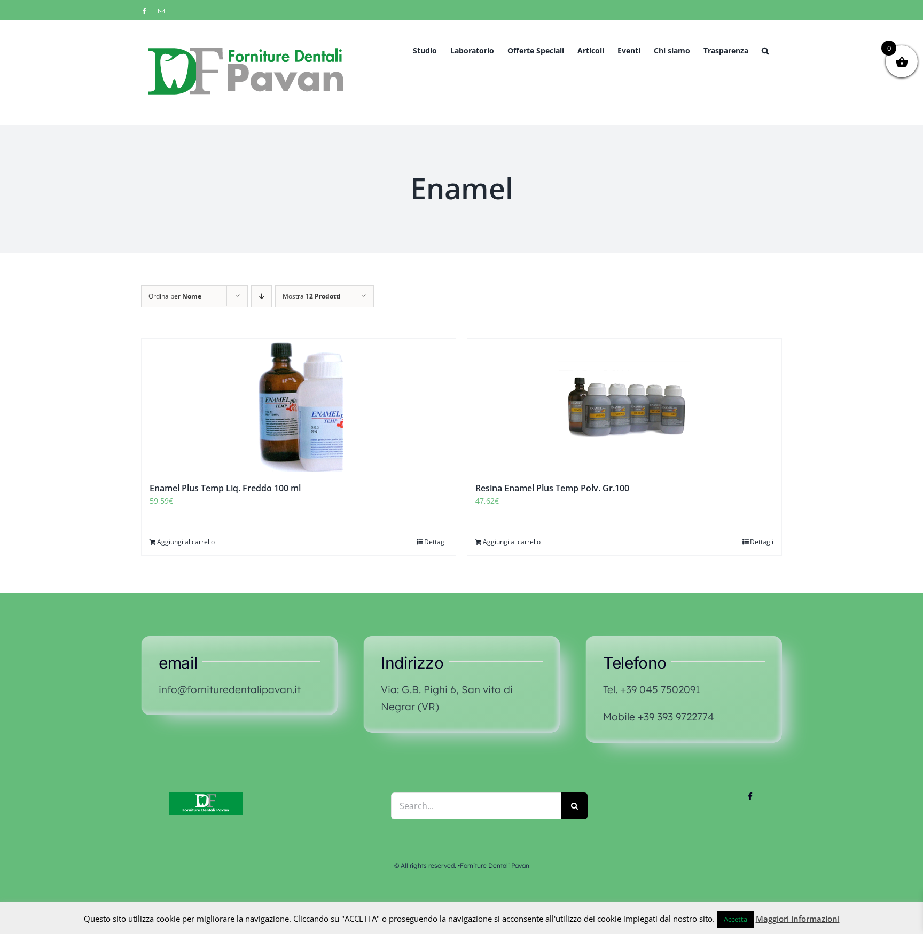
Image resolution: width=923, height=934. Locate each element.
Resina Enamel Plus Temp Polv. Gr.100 (552, 488)
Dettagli (436, 541)
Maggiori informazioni (798, 918)
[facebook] (750, 796)
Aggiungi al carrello (186, 541)
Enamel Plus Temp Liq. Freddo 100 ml (225, 488)
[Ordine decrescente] (261, 296)
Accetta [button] (735, 919)
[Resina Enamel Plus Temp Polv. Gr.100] (624, 405)
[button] (765, 50)
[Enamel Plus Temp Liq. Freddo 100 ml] (299, 405)
